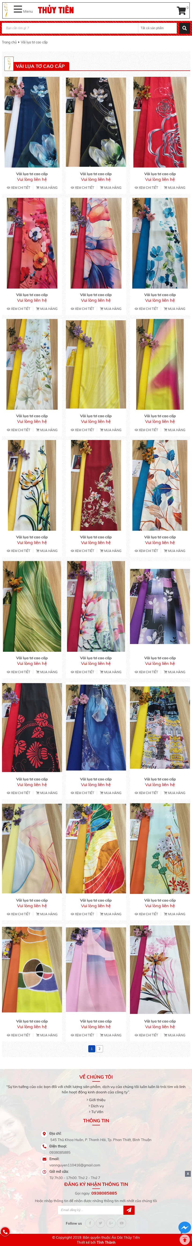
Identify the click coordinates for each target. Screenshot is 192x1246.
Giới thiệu (97, 1099)
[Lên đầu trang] (185, 1239)
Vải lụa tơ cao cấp (34, 42)
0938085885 (104, 1193)
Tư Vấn (97, 1111)
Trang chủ (9, 42)
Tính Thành (106, 1242)
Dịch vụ (97, 1105)
